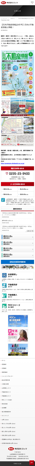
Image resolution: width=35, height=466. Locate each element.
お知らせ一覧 (30, 231)
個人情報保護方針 (6, 411)
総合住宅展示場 (6, 380)
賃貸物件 (4, 364)
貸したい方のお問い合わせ (8, 427)
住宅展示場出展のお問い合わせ (10, 443)
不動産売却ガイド (6, 392)
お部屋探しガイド (6, 388)
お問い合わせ (5, 419)
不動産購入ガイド (6, 396)
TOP (32, 462)
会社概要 (4, 408)
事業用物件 (4, 372)
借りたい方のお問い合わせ (8, 423)
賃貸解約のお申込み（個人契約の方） (11, 439)
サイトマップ (5, 415)
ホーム (3, 360)
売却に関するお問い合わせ (8, 435)
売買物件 (4, 368)
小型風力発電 (5, 384)
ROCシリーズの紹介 (7, 400)
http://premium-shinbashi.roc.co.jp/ (12, 163)
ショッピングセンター (7, 376)
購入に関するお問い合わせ (8, 431)
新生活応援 (4, 404)
